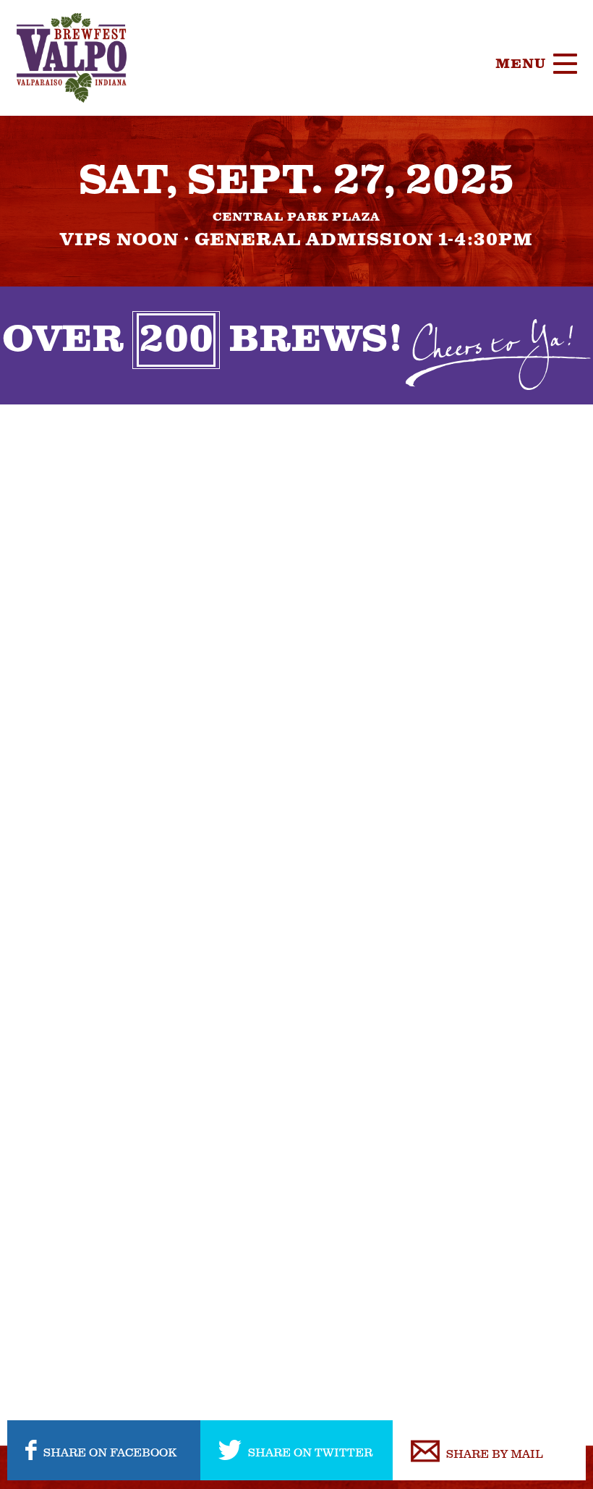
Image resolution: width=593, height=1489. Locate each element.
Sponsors (507, 286)
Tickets (498, 177)
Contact (501, 394)
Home (487, 141)
